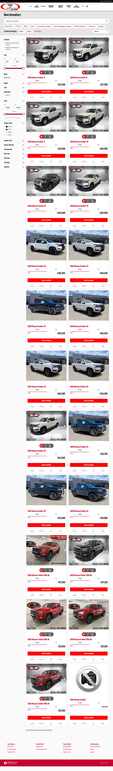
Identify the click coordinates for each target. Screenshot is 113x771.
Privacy (106, 762)
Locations (92, 752)
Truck (33, 26)
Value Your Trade (66, 752)
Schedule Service (39, 746)
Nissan (29, 31)
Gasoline (102, 26)
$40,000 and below (80, 26)
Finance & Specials (60, 6)
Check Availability (46, 92)
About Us (92, 749)
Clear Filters (37, 31)
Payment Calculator (67, 749)
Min (4, 58)
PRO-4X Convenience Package (63, 26)
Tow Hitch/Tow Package (44, 26)
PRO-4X (19, 26)
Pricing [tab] (37, 80)
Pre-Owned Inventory (51, 6)
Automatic (92, 26)
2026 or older (9, 26)
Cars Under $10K (11, 752)
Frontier (21, 31)
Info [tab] (56, 80)
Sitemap (102, 762)
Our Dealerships (76, 6)
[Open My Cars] (86, 6)
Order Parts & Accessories (41, 749)
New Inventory (37, 6)
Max (15, 58)
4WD (26, 26)
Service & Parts (69, 6)
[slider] (5, 68)
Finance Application (67, 746)
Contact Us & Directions (95, 746)
